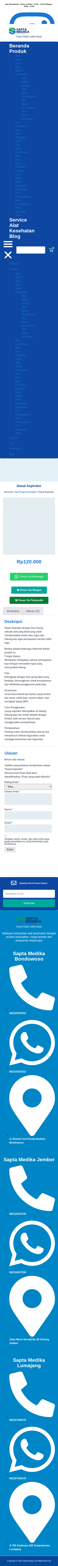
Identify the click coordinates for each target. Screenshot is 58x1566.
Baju (18, 163)
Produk (17, 51)
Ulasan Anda (12, 791)
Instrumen (20, 185)
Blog (14, 236)
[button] (8, 250)
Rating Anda (12, 782)
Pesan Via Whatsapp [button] (31, 576)
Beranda (19, 46)
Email (8, 823)
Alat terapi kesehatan (27, 115)
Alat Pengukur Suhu (20, 137)
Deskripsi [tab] (13, 611)
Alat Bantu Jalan (18, 59)
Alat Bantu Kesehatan (21, 71)
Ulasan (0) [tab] (32, 611)
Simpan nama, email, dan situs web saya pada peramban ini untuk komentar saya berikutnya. (26, 841)
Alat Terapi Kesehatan (21, 148)
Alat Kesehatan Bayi (21, 126)
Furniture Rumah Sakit (20, 171)
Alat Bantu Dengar (26, 82)
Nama (8, 809)
